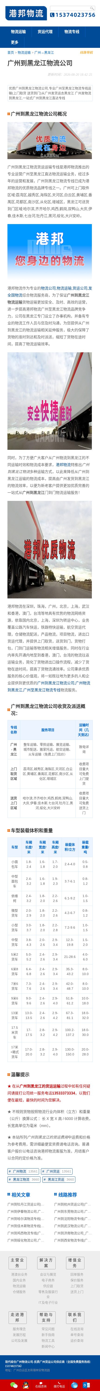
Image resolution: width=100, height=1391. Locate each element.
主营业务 (18, 1263)
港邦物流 (63, 465)
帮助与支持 (46, 1317)
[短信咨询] (74, 1385)
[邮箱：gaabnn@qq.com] (86, 1385)
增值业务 (75, 1263)
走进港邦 (18, 1317)
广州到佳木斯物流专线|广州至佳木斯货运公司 (40, 1226)
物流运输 (18, 32)
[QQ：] (26, 1385)
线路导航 (86, 52)
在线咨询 (41, 1386)
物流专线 (71, 32)
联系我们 (75, 1317)
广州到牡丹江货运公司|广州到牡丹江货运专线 (40, 1204)
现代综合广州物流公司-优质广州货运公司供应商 (35, 1362)
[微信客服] (14, 1385)
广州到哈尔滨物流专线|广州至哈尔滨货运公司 (40, 1219)
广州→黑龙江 (44, 52)
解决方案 (46, 1263)
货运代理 (45, 32)
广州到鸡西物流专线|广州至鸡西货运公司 (37, 1233)
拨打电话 (59, 1386)
